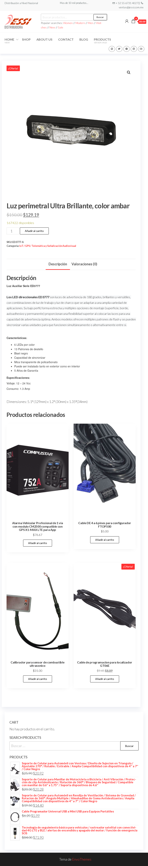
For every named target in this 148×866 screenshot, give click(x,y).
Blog (83, 39)
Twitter (119, 49)
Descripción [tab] (58, 264)
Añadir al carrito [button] (37, 543)
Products (102, 40)
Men (90, 23)
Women (68, 23)
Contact (66, 39)
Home (9, 40)
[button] (128, 72)
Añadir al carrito (34, 230)
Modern (80, 23)
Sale (60, 27)
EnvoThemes (81, 859)
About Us (44, 39)
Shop (26, 39)
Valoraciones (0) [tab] (84, 264)
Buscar (100, 17)
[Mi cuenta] (126, 21)
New (52, 27)
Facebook (112, 49)
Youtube (141, 49)
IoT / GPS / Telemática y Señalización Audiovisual (47, 245)
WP (126, 49)
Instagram (134, 49)
